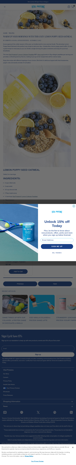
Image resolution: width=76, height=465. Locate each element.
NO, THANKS (57, 252)
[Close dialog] (74, 206)
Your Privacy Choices (37, 461)
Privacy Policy (29, 456)
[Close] (73, 447)
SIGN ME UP (57, 246)
